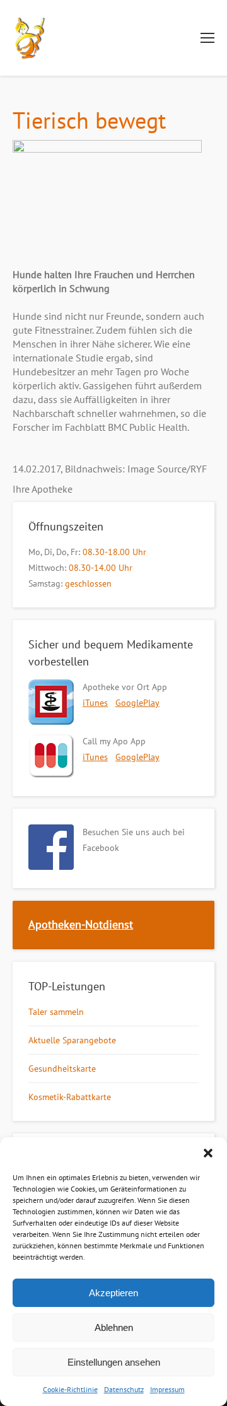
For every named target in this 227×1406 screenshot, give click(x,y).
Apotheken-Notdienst (80, 924)
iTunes (95, 702)
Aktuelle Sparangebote (72, 1040)
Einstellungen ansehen (113, 1362)
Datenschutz (124, 1389)
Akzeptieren (113, 1292)
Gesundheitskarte (62, 1068)
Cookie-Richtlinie (70, 1389)
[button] (208, 1153)
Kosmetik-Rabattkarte (69, 1097)
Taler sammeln (56, 1011)
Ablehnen (114, 1327)
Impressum (167, 1389)
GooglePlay (137, 702)
